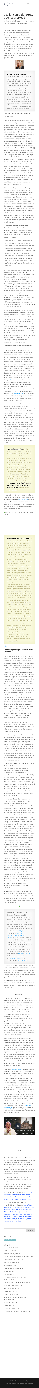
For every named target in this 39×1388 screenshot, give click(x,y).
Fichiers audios (8, 1265)
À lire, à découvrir (29, 21)
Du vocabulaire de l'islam (12, 1259)
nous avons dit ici (17, 1069)
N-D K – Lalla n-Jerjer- (11, 1288)
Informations (8, 1271)
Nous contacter (9, 1236)
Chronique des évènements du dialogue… (17, 1256)
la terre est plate (15, 380)
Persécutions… (8, 1291)
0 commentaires (22, 23)
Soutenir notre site (10, 1240)
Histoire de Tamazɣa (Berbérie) (13, 1268)
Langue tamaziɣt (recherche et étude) (16, 1282)
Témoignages (8, 1305)
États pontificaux (23, 960)
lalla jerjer (9, 21)
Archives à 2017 (9, 1251)
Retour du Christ (9, 1302)
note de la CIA (18, 393)
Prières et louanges (10, 1294)
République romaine (14, 958)
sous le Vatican (23, 499)
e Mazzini (27, 954)
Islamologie (7, 1274)
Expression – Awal (9, 1262)
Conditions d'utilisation (25, 1383)
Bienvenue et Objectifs (11, 1254)
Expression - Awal (9, 23)
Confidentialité (11, 1383)
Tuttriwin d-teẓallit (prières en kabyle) (16, 1311)
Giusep (20, 954)
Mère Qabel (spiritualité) (11, 1285)
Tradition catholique (10, 1308)
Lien (6, 646)
